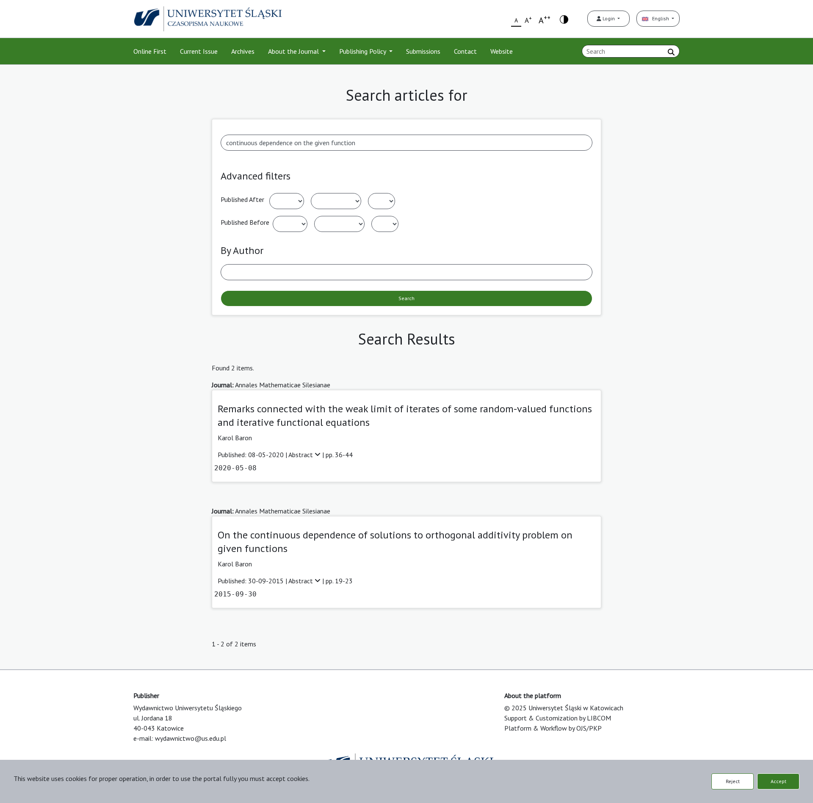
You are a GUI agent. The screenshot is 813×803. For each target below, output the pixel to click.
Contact (465, 51)
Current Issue (199, 51)
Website (501, 51)
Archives (242, 51)
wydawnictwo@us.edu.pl (190, 738)
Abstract (301, 454)
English (659, 18)
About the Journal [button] (294, 51)
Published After (242, 199)
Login (608, 18)
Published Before (245, 222)
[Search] (671, 52)
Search (406, 298)
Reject (733, 781)
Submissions (423, 51)
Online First (149, 51)
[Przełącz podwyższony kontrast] (564, 19)
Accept (778, 781)
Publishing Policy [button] (363, 51)
